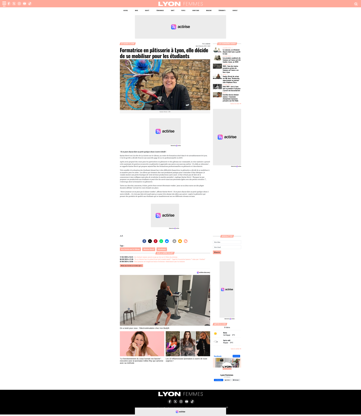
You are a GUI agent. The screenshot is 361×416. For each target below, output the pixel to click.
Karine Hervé (149, 249)
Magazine (209, 10)
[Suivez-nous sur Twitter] (174, 403)
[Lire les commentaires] (186, 241)
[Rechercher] (355, 4)
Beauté (147, 10)
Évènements (222, 10)
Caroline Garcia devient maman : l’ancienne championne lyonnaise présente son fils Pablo (231, 97)
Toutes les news (235, 103)
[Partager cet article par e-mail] (180, 241)
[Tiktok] (29, 3)
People (183, 10)
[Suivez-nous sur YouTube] (186, 403)
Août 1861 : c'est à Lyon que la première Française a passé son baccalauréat (231, 88)
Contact (235, 10)
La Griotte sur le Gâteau (131, 249)
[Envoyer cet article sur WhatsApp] (161, 241)
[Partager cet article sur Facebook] (144, 241)
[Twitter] (13, 3)
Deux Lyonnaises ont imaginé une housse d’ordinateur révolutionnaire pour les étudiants (159, 261)
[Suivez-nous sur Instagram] (180, 403)
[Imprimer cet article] (174, 241)
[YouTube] (24, 3)
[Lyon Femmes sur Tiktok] (191, 403)
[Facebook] (8, 3)
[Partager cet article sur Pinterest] (155, 241)
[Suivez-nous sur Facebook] (227, 368)
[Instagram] (18, 3)
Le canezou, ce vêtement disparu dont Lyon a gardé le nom (231, 51)
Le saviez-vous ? (227, 48)
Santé (172, 10)
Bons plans (195, 10)
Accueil (125, 10)
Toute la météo (235, 349)
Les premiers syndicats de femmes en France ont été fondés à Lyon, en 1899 (232, 60)
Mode (136, 10)
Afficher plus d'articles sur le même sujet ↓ (131, 266)
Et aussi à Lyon (127, 44)
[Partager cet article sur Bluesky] (167, 241)
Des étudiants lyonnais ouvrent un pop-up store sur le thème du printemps (155, 257)
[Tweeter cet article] (150, 241)
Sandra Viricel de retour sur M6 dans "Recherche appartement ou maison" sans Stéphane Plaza (231, 79)
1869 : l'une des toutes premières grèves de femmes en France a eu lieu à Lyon (231, 69)
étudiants (162, 249)
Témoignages (160, 10)
